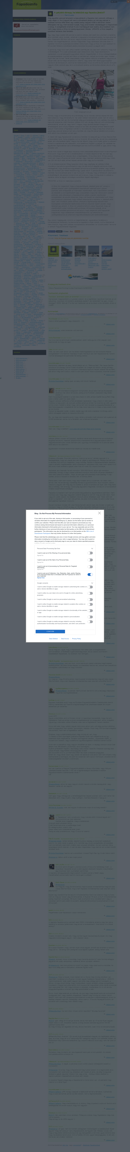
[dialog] (65, 576)
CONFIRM (50, 631)
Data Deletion (53, 638)
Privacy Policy (76, 638)
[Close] (100, 514)
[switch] (90, 553)
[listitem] (65, 548)
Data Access (65, 638)
